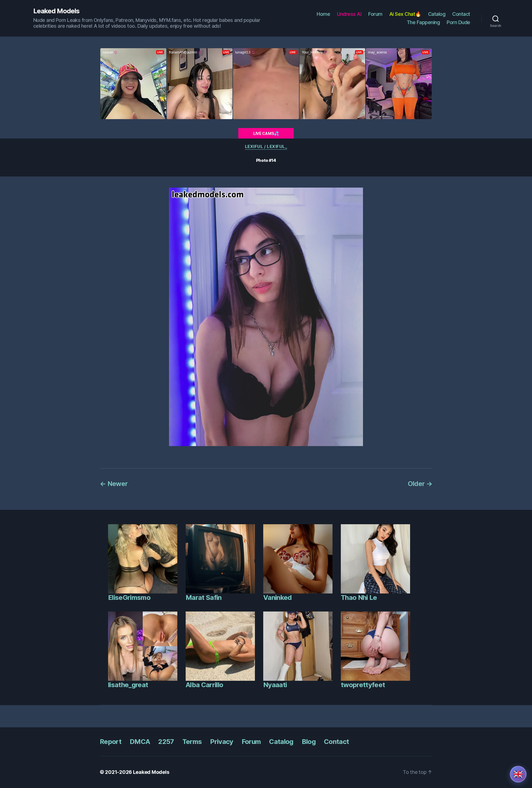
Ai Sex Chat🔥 (405, 14)
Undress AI (349, 14)
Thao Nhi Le (359, 597)
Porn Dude (458, 22)
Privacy (221, 742)
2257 (166, 742)
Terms (192, 742)
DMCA (140, 742)
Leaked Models (56, 11)
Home (323, 14)
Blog (309, 742)
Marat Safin (204, 597)
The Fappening (423, 22)
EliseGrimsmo (129, 597)
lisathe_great (128, 685)
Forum (375, 14)
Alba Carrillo (204, 685)
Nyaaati (275, 685)
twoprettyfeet (363, 685)
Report (110, 742)
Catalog (437, 14)
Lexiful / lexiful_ (266, 146)
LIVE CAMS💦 (266, 133)
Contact (461, 14)
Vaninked (277, 597)
